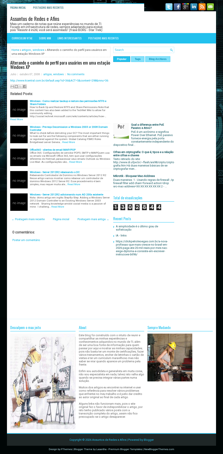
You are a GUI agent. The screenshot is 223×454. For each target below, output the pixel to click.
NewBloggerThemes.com (159, 449)
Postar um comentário (26, 240)
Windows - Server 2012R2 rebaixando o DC (55, 172)
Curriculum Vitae (22, 38)
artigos (26, 50)
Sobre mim (45, 38)
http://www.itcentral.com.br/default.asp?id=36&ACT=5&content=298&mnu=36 (59, 80)
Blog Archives (158, 59)
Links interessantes (69, 38)
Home (15, 50)
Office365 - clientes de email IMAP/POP (53, 149)
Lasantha (101, 449)
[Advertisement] (60, 280)
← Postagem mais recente (28, 219)
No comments (75, 74)
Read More (16, 119)
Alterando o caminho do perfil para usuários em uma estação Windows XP (60, 64)
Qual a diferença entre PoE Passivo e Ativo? (147, 126)
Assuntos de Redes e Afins (34, 18)
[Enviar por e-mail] (12, 86)
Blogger (149, 439)
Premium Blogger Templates (125, 449)
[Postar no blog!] (16, 86)
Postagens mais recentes (48, 7)
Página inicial (18, 7)
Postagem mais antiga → (93, 219)
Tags (138, 59)
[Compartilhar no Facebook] (24, 86)
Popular (122, 59)
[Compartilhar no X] (20, 86)
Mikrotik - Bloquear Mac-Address (134, 176)
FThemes (66, 449)
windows (38, 50)
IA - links (121, 235)
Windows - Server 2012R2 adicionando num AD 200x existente (66, 194)
